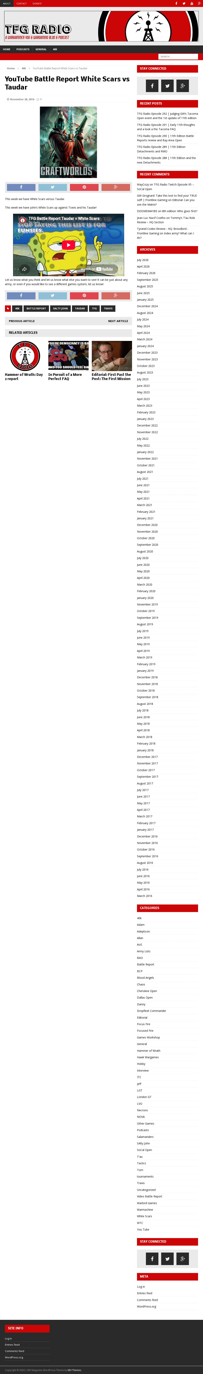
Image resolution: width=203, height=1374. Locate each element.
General (41, 49)
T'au (140, 1156)
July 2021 (142, 478)
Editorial (142, 1017)
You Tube (143, 1229)
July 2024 (142, 319)
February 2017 (146, 823)
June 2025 (143, 293)
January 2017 (145, 829)
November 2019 (147, 604)
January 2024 (145, 346)
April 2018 (143, 730)
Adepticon (143, 931)
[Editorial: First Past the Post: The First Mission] (112, 369)
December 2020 (147, 525)
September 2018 (147, 697)
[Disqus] (68, 435)
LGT (139, 1090)
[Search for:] (178, 56)
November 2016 (147, 843)
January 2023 (145, 419)
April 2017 (143, 810)
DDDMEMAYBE (147, 211)
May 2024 (143, 326)
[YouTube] (191, 3)
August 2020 (145, 551)
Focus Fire (143, 1024)
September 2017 (147, 776)
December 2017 (147, 757)
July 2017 (142, 790)
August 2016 (145, 863)
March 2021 (144, 505)
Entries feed (144, 1293)
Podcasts (22, 49)
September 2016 (147, 856)
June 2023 (143, 386)
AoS (139, 944)
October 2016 (146, 849)
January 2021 (145, 518)
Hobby (141, 1064)
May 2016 (143, 882)
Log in (141, 1286)
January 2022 (145, 452)
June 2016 (143, 876)
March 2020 (144, 584)
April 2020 (143, 578)
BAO (140, 958)
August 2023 (145, 372)
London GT (144, 1097)
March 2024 (144, 339)
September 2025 (147, 280)
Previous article (22, 321)
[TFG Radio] (101, 26)
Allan (140, 938)
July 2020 (142, 558)
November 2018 (147, 684)
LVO (139, 1104)
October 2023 (146, 366)
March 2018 (144, 737)
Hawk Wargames (148, 1057)
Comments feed (147, 1300)
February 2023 (146, 412)
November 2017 (147, 763)
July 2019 (142, 631)
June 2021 (143, 485)
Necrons (142, 1110)
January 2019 (145, 671)
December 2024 (147, 306)
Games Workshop (148, 1037)
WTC (140, 1223)
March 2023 (144, 405)
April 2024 (143, 333)
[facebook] (152, 86)
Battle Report (36, 308)
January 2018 (145, 750)
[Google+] (199, 3)
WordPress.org (146, 1306)
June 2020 (143, 565)
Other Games (145, 1123)
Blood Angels (145, 978)
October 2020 (146, 538)
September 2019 (147, 618)
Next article (118, 321)
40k (55, 49)
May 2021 (143, 492)
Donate (37, 3)
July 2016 (142, 869)
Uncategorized (146, 1190)
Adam (141, 925)
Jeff (139, 1084)
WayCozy (143, 184)
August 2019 (145, 624)
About (7, 3)
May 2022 (143, 445)
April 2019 (143, 651)
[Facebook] (176, 3)
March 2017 (144, 816)
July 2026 (142, 260)
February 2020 (146, 591)
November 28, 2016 (22, 99)
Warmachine (145, 1209)
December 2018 (147, 677)
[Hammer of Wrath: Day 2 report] (25, 369)
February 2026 (146, 273)
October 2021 (146, 465)
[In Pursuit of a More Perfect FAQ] (68, 369)
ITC (139, 1077)
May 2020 (143, 571)
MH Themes (74, 1370)
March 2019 (144, 657)
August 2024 (145, 313)
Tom (140, 1170)
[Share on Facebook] (21, 187)
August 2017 (145, 783)
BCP (140, 971)
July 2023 (142, 379)
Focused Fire (145, 1030)
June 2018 (143, 717)
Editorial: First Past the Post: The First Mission (111, 377)
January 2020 (145, 598)
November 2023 (147, 359)
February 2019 (146, 664)
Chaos (141, 984)
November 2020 (147, 531)
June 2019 (143, 637)
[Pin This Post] (84, 187)
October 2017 (146, 770)
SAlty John (143, 1143)
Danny (141, 1004)
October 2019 (146, 611)
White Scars (144, 1216)
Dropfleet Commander (151, 1011)
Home (6, 49)
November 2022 (147, 432)
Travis (108, 308)
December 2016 (147, 836)
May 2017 (143, 803)
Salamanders (145, 1137)
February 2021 (146, 512)
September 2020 (147, 545)
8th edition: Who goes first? (179, 211)
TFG (94, 308)
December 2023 (147, 352)
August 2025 (145, 286)
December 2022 (147, 425)
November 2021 (147, 458)
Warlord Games (147, 1203)
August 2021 (145, 472)
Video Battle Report (149, 1196)
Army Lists (143, 951)
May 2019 (143, 644)
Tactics (141, 1163)
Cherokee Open (147, 991)
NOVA (141, 1117)
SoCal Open (144, 1150)
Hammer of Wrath (148, 1051)
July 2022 (142, 439)
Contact (21, 3)
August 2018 (145, 704)
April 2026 (143, 266)
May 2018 (143, 723)
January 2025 (145, 299)
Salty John (60, 308)
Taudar (80, 308)
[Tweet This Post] (52, 187)
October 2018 (146, 690)
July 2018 (142, 710)
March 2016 (144, 896)
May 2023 (143, 392)
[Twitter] (184, 3)
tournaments (145, 1176)
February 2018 (146, 743)
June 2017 (143, 796)
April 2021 (143, 498)
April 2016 (143, 889)
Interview (143, 1070)
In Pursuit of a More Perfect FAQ (65, 377)
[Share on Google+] (116, 187)
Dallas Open (145, 997)
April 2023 (143, 399)
